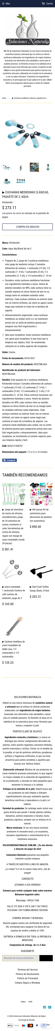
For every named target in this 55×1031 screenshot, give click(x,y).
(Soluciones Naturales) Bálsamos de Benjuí (29, 1016)
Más (8, 3)
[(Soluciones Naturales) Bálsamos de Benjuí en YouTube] (49, 1007)
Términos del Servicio (27, 969)
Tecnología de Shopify (26, 1020)
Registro (46, 958)
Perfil (30, 1002)
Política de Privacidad (27, 978)
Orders (23, 1002)
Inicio (4, 98)
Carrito (49, 3)
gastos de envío (13, 213)
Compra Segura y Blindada (27, 982)
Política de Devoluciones (27, 974)
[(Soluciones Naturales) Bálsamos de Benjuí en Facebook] (44, 1007)
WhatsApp (21, 900)
